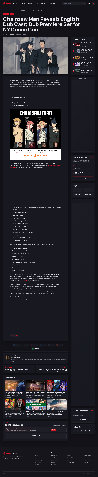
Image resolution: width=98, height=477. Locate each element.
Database (30, 3)
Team (36, 467)
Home (4, 10)
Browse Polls (70, 457)
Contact (37, 457)
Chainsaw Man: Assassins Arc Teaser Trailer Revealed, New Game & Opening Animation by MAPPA (56, 413)
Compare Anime (70, 462)
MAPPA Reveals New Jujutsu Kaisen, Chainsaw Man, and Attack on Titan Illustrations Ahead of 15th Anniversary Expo (56, 394)
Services (37, 464)
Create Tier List (87, 460)
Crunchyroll (23, 280)
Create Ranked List (88, 457)
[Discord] (89, 430)
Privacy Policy (38, 462)
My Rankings (86, 462)
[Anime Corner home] (10, 3)
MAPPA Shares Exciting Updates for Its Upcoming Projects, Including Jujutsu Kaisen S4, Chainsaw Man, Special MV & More (35, 414)
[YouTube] (85, 430)
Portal (84, 473)
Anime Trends (70, 460)
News (12, 14)
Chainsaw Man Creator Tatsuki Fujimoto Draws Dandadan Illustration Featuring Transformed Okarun (14, 413)
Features (53, 467)
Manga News (88, 194)
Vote (92, 410)
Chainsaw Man (14, 335)
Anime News (6, 14)
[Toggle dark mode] (89, 3)
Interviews (53, 464)
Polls (36, 3)
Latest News (54, 455)
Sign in (53, 429)
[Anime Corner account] (93, 3)
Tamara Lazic (11, 34)
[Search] (84, 3)
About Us (37, 455)
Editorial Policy (38, 460)
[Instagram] (81, 430)
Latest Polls (69, 455)
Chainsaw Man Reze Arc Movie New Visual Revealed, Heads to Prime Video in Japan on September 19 (14, 394)
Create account (61, 429)
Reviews (53, 462)
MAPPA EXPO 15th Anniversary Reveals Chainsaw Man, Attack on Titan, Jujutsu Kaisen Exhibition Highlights (35, 394)
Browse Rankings (87, 455)
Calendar (52, 3)
